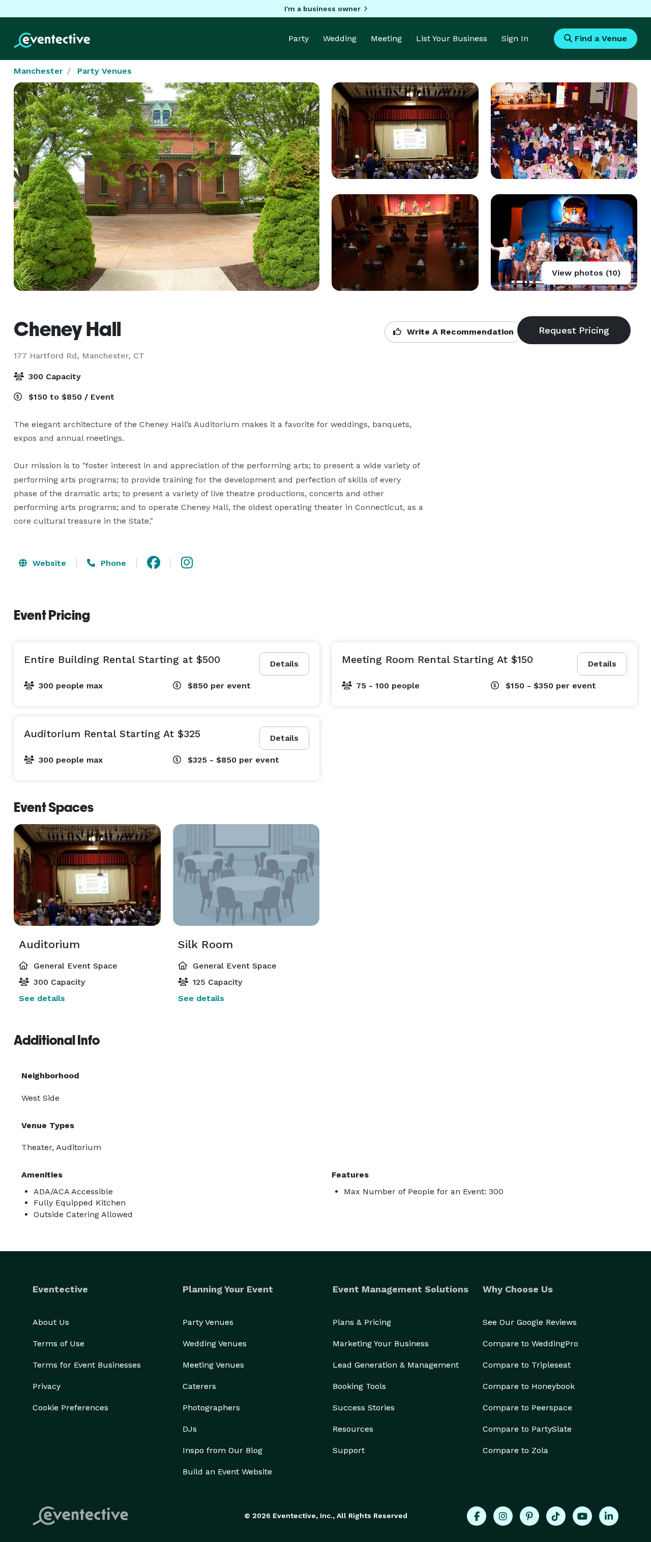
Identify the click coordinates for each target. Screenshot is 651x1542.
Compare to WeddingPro (530, 1343)
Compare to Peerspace (527, 1407)
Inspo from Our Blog (222, 1450)
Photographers (211, 1407)
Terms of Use (58, 1343)
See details (42, 998)
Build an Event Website (227, 1471)
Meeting (386, 38)
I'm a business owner (322, 9)
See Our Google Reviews (530, 1322)
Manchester (38, 71)
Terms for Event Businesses (87, 1365)
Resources (353, 1429)
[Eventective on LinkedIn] (608, 1516)
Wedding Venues (215, 1343)
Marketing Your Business (381, 1343)
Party (298, 38)
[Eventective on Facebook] (476, 1516)
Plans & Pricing (362, 1322)
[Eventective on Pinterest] (529, 1516)
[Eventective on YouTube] (582, 1516)
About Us (51, 1322)
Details (284, 664)
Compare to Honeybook (529, 1386)
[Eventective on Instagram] (503, 1516)
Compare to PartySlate (527, 1429)
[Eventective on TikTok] (556, 1516)
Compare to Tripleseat (527, 1365)
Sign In (514, 38)
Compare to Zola (515, 1450)
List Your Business (451, 38)
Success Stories (364, 1407)
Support (349, 1450)
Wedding (340, 38)
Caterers (199, 1386)
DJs (190, 1429)
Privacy (47, 1386)
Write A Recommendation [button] (459, 332)
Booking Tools (359, 1386)
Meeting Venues (213, 1365)
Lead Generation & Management (396, 1365)
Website (48, 563)
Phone (112, 563)
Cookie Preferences (70, 1407)
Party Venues (104, 71)
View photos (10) (586, 273)
